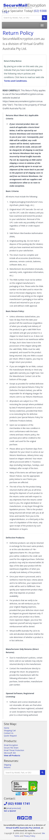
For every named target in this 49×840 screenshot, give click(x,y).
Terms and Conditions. (15, 80)
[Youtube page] (26, 818)
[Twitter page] (22, 818)
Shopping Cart (10, 730)
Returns (7, 767)
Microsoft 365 (10, 753)
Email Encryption (11, 745)
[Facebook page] (19, 818)
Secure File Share (11, 747)
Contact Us (8, 733)
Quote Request (10, 735)
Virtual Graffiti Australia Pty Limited (23, 828)
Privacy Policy (29, 836)
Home (6, 728)
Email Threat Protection (14, 750)
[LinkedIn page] (30, 818)
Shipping (7, 765)
